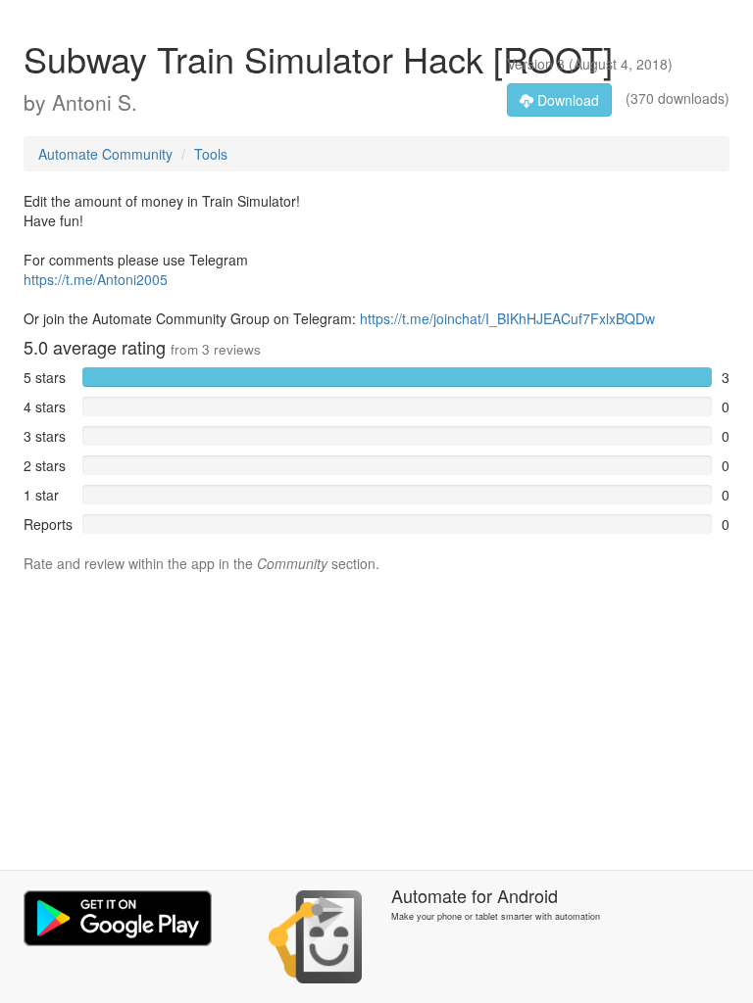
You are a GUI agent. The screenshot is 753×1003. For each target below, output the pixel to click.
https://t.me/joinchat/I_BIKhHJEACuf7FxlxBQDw (507, 318)
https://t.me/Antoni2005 (96, 279)
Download (566, 100)
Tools (210, 154)
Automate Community (105, 154)
